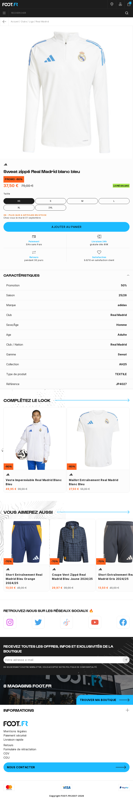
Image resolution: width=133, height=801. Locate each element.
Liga (31, 21)
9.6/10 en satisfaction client (99, 260)
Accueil (15, 21)
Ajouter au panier (66, 227)
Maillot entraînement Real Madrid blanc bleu (93, 482)
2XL (50, 207)
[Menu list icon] (4, 13)
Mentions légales (15, 731)
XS (18, 201)
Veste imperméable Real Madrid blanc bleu (34, 482)
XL (19, 207)
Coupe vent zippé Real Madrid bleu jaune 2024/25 (72, 577)
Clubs (24, 21)
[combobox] (70, 13)
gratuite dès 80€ (99, 244)
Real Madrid (42, 21)
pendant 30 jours (33, 260)
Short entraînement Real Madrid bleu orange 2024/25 (24, 579)
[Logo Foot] (33, 4)
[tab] (66, 275)
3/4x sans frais (34, 244)
